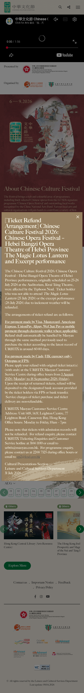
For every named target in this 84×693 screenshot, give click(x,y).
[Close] (77, 216)
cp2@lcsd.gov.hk (28, 457)
